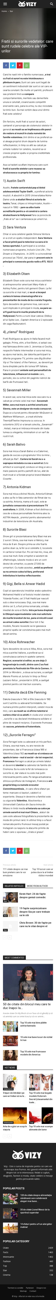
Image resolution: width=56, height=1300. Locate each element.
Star (11, 11)
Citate (6, 999)
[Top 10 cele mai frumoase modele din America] (10, 1055)
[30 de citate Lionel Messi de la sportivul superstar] (10, 1213)
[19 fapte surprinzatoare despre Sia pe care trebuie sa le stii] (10, 912)
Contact (33, 1291)
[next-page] (9, 937)
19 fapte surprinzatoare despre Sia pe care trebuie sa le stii (34, 912)
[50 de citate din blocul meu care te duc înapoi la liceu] (28, 982)
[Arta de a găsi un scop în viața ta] (15, 1115)
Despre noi (41, 1288)
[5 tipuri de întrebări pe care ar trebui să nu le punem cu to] (15, 1082)
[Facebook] (6, 65)
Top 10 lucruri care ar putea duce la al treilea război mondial (42, 872)
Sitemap (23, 1291)
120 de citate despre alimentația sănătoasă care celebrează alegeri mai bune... (36, 1198)
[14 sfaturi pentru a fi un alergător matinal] (10, 1228)
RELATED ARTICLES (14, 886)
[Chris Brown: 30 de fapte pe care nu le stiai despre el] (10, 926)
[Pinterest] (20, 65)
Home (4, 11)
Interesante (8, 1089)
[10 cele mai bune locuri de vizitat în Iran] (10, 1041)
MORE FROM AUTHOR (37, 886)
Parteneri (30, 1288)
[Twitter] (13, 65)
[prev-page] (5, 937)
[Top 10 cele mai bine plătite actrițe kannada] (10, 1026)
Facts (32, 1089)
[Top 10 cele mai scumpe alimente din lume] (41, 1115)
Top (31, 1123)
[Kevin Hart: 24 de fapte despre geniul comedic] (10, 897)
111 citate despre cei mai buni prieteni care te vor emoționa (15, 872)
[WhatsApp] (27, 65)
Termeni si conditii (15, 1288)
